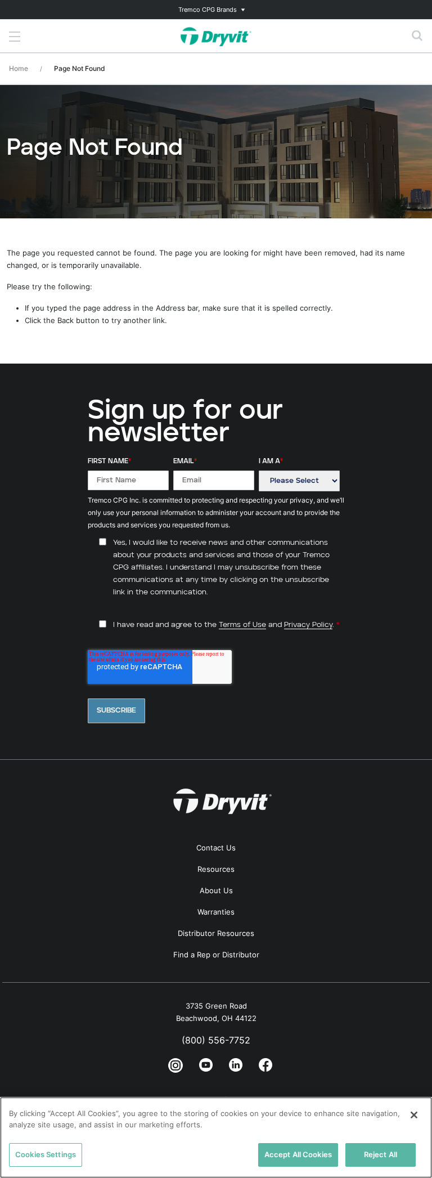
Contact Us (216, 847)
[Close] (414, 1115)
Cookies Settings (45, 1154)
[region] (216, 1137)
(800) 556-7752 (216, 1040)
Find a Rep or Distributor (216, 954)
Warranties (216, 911)
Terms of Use (242, 625)
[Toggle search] (417, 36)
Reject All (380, 1154)
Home (18, 68)
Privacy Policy (308, 625)
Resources (216, 869)
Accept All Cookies (298, 1154)
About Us (216, 890)
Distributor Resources (216, 933)
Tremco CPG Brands (207, 10)
